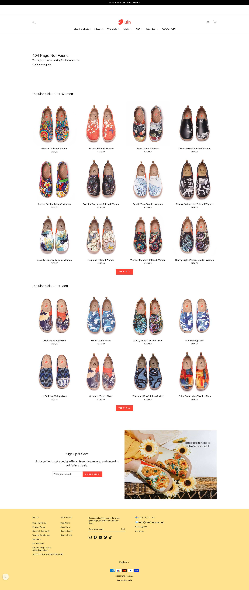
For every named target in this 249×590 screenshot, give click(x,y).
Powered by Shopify (124, 580)
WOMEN (112, 28)
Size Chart (65, 523)
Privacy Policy (38, 527)
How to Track (66, 535)
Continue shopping (42, 64)
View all (124, 272)
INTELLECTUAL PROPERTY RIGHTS (47, 554)
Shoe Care (65, 527)
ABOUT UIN (169, 28)
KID (138, 28)
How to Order (66, 531)
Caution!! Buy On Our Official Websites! (41, 548)
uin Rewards (38, 543)
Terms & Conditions (41, 535)
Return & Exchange (41, 531)
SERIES (151, 28)
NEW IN (98, 28)
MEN (127, 28)
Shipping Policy (39, 523)
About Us (36, 539)
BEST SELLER (82, 28)
